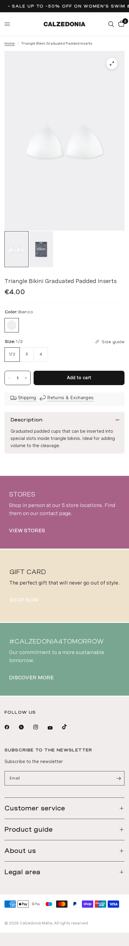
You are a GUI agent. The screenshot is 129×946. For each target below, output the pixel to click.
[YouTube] (54, 727)
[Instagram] (39, 727)
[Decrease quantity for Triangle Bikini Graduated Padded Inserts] (9, 378)
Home (9, 43)
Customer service (34, 808)
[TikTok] (68, 726)
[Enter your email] (118, 778)
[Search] (111, 24)
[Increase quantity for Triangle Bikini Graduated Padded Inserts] (25, 378)
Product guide (28, 829)
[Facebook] (11, 727)
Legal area (22, 872)
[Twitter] (25, 727)
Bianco (11, 325)
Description (26, 420)
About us (20, 850)
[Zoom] (112, 63)
